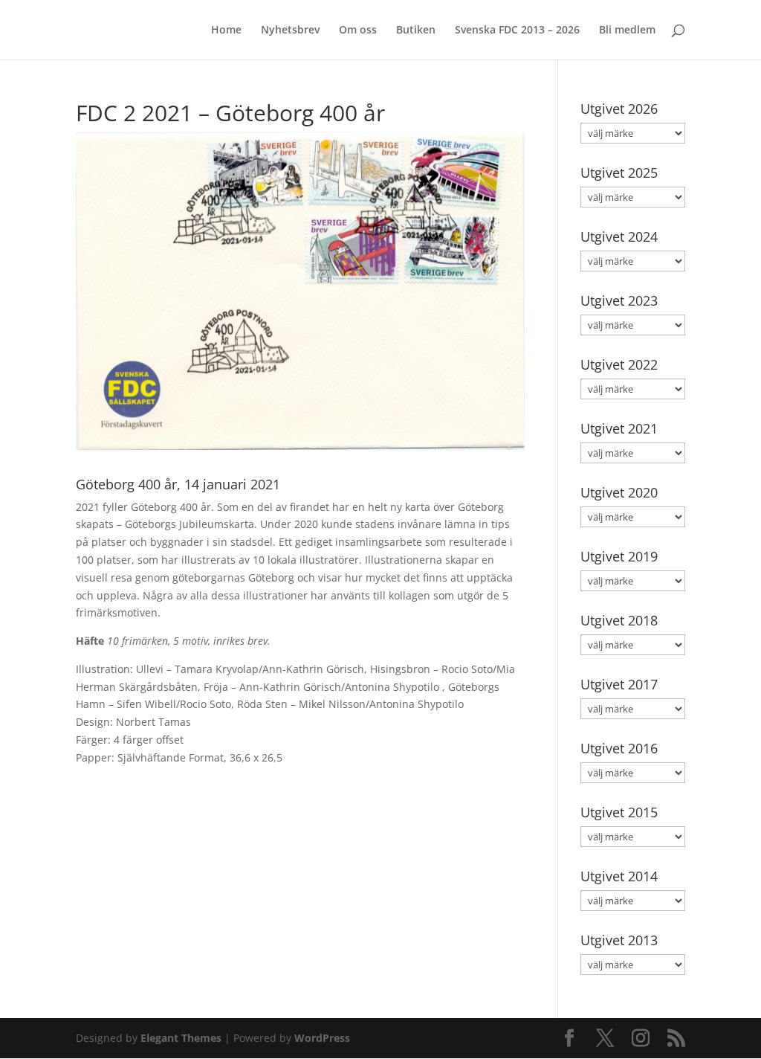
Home (226, 30)
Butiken (415, 30)
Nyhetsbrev (290, 30)
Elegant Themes (180, 1038)
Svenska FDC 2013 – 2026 (517, 30)
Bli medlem (627, 30)
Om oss (358, 30)
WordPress (322, 1038)
